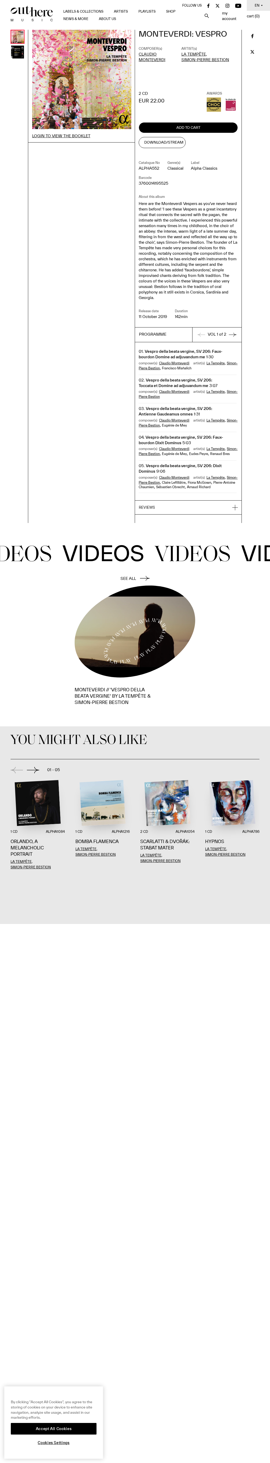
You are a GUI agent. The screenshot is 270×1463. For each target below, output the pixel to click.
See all (128, 578)
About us (107, 19)
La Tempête (193, 54)
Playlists (147, 11)
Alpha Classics (204, 168)
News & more (75, 19)
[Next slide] (33, 770)
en (257, 5)
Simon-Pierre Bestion (205, 59)
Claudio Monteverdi (174, 363)
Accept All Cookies (54, 1429)
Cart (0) (253, 16)
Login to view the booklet (61, 136)
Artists (121, 11)
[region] (53, 1422)
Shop (170, 11)
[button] (188, 508)
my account (229, 16)
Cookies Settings (54, 1443)
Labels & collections (83, 11)
